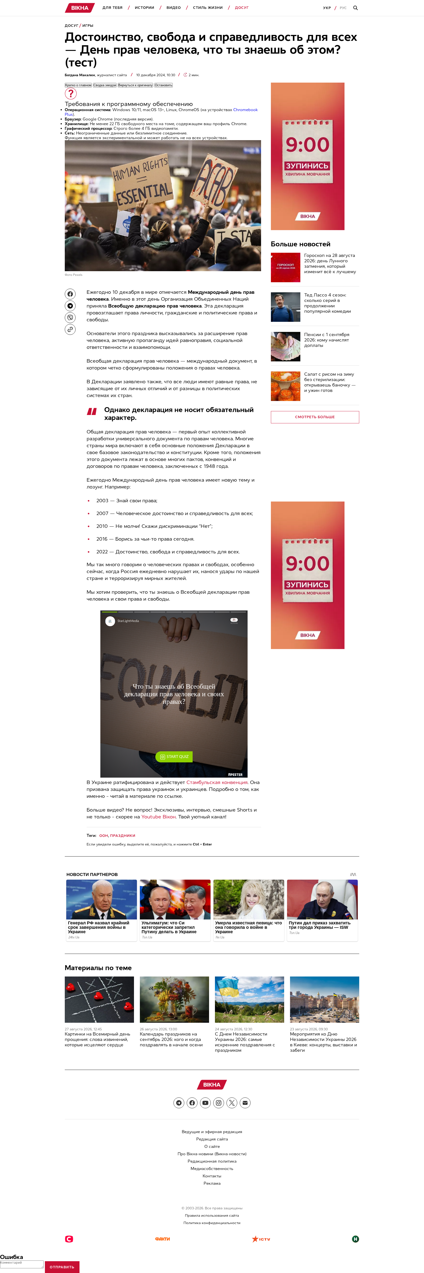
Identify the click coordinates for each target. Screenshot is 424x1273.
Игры (87, 26)
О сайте (212, 1146)
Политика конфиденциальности (212, 1223)
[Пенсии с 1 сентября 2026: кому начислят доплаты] (285, 346)
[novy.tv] (355, 1239)
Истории (144, 8)
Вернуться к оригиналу (135, 85)
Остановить (163, 85)
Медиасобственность (212, 1168)
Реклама (212, 1183)
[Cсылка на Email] (245, 1102)
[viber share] (70, 317)
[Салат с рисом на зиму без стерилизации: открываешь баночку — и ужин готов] (285, 386)
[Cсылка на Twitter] (231, 1102)
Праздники (122, 836)
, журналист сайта (96, 75)
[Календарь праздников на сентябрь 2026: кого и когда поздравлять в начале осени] (174, 1000)
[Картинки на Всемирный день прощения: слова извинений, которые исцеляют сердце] (99, 1000)
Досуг (242, 8)
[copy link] (70, 329)
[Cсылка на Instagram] (218, 1102)
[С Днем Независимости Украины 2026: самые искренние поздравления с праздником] (249, 1000)
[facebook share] (70, 294)
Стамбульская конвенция (217, 782)
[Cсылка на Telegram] (178, 1102)
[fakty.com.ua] (162, 1239)
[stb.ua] (69, 1239)
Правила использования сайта (212, 1216)
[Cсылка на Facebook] (192, 1102)
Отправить (62, 1267)
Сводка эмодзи (104, 85)
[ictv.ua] (261, 1239)
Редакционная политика (212, 1161)
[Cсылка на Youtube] (205, 1102)
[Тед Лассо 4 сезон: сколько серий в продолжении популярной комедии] (285, 307)
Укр (327, 8)
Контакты (212, 1176)
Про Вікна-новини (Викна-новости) (212, 1154)
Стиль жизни (208, 8)
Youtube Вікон (158, 817)
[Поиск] (356, 8)
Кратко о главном (78, 85)
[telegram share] (70, 305)
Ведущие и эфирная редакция (212, 1131)
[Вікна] (80, 8)
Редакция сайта (212, 1139)
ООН (103, 836)
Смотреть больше (315, 417)
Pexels (77, 275)
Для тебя (113, 8)
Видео (174, 8)
